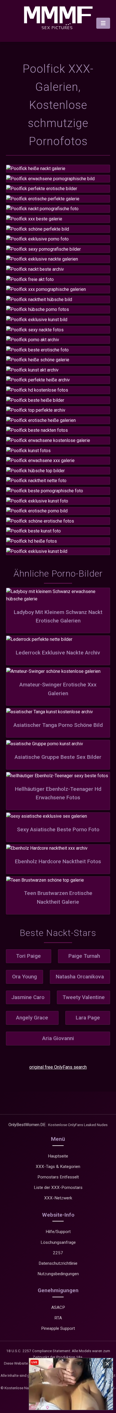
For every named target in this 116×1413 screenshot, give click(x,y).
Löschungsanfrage (58, 1242)
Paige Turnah (84, 956)
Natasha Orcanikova (80, 976)
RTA (58, 1317)
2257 (58, 1252)
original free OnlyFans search (58, 1067)
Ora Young (24, 976)
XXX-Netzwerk (58, 1198)
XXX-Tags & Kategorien (58, 1166)
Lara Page (88, 1017)
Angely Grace (32, 1017)
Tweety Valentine (84, 997)
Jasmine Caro (27, 997)
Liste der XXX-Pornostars (58, 1187)
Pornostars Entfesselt (58, 1177)
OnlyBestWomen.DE (27, 1124)
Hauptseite (58, 1156)
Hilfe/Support (58, 1231)
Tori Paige (28, 956)
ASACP (58, 1307)
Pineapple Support (58, 1328)
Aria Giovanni (58, 1038)
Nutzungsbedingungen (58, 1273)
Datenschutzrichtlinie (58, 1263)
